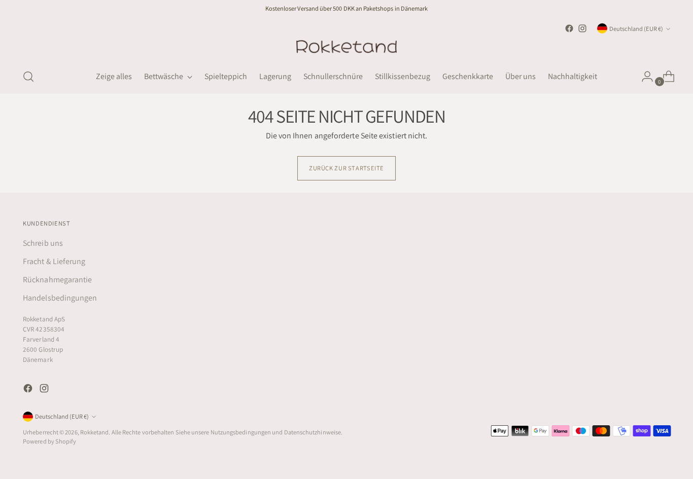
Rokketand (94, 432)
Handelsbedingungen (60, 297)
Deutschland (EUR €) (636, 28)
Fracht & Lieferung (54, 261)
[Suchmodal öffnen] (28, 76)
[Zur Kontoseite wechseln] (643, 76)
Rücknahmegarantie (57, 279)
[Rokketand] (346, 47)
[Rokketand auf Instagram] (582, 28)
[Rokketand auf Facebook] (569, 28)
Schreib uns (43, 243)
